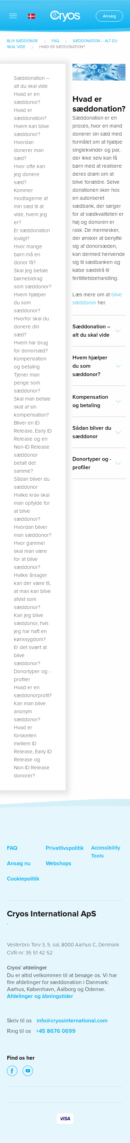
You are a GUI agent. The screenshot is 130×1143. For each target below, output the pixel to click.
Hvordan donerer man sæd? (29, 150)
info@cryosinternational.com (72, 1020)
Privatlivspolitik (65, 848)
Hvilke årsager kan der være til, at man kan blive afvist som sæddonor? (32, 591)
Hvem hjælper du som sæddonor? (30, 302)
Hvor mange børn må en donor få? (28, 254)
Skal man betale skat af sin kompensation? (32, 407)
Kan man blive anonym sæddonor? (30, 711)
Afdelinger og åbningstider (40, 996)
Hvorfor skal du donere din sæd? (31, 326)
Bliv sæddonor (22, 41)
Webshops (58, 863)
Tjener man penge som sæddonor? (27, 383)
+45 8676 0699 (56, 1031)
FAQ (55, 41)
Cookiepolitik (23, 878)
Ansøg (109, 16)
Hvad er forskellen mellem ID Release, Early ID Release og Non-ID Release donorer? (33, 751)
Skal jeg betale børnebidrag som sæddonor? (32, 278)
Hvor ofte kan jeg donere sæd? (29, 174)
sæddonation (66, 982)
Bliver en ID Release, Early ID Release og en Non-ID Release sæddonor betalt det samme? (33, 447)
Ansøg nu (19, 863)
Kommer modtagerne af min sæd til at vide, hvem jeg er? (31, 206)
